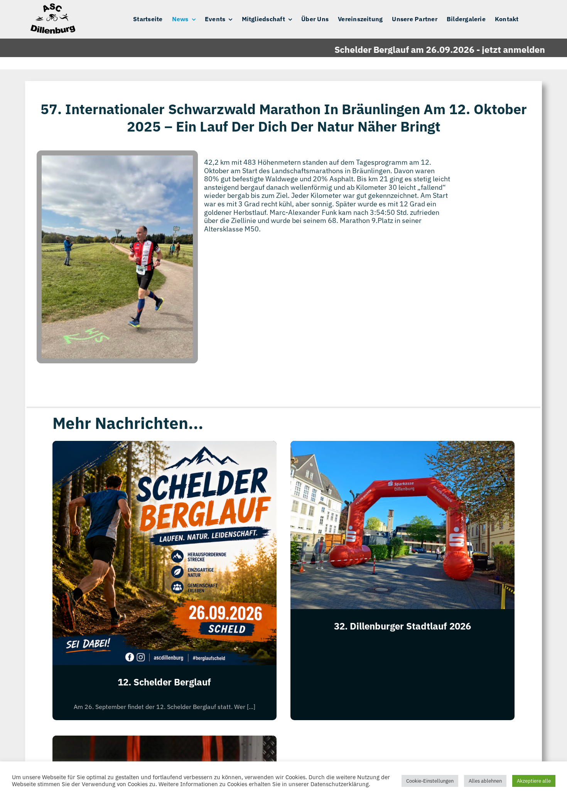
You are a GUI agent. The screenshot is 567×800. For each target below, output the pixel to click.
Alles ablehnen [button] (485, 781)
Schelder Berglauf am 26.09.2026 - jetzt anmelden (416, 49)
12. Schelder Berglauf (164, 682)
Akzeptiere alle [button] (534, 781)
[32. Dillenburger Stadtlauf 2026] (402, 446)
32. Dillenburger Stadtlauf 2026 (402, 626)
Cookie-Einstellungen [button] (430, 781)
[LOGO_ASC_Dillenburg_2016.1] (52, 6)
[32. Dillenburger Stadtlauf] (164, 741)
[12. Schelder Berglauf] (164, 446)
